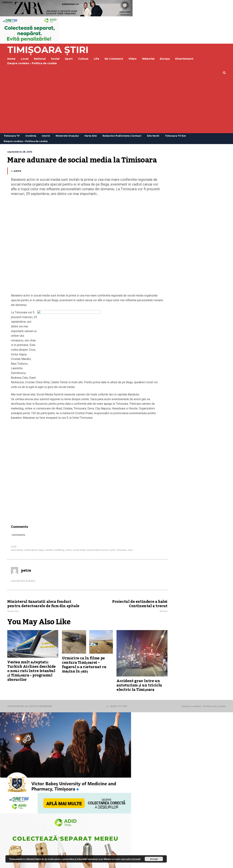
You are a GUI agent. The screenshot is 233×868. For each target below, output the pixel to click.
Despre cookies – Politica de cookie (32, 63)
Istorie (46, 135)
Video (133, 58)
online (68, 550)
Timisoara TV (12, 135)
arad (13, 550)
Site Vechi (153, 135)
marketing (59, 550)
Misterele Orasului (67, 135)
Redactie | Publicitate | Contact (121, 135)
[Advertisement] (116, 105)
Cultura (83, 58)
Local (13, 546)
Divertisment (184, 58)
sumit (112, 550)
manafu (49, 550)
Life (96, 58)
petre (17, 171)
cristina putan (30, 550)
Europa (165, 58)
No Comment (114, 58)
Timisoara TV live (175, 135)
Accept (154, 859)
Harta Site (90, 135)
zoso (130, 550)
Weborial (148, 58)
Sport (69, 58)
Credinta (30, 135)
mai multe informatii (131, 859)
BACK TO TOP (118, 706)
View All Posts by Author (23, 581)
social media (79, 550)
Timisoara (121, 550)
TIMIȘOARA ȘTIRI (47, 49)
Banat (20, 550)
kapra (41, 550)
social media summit (97, 550)
